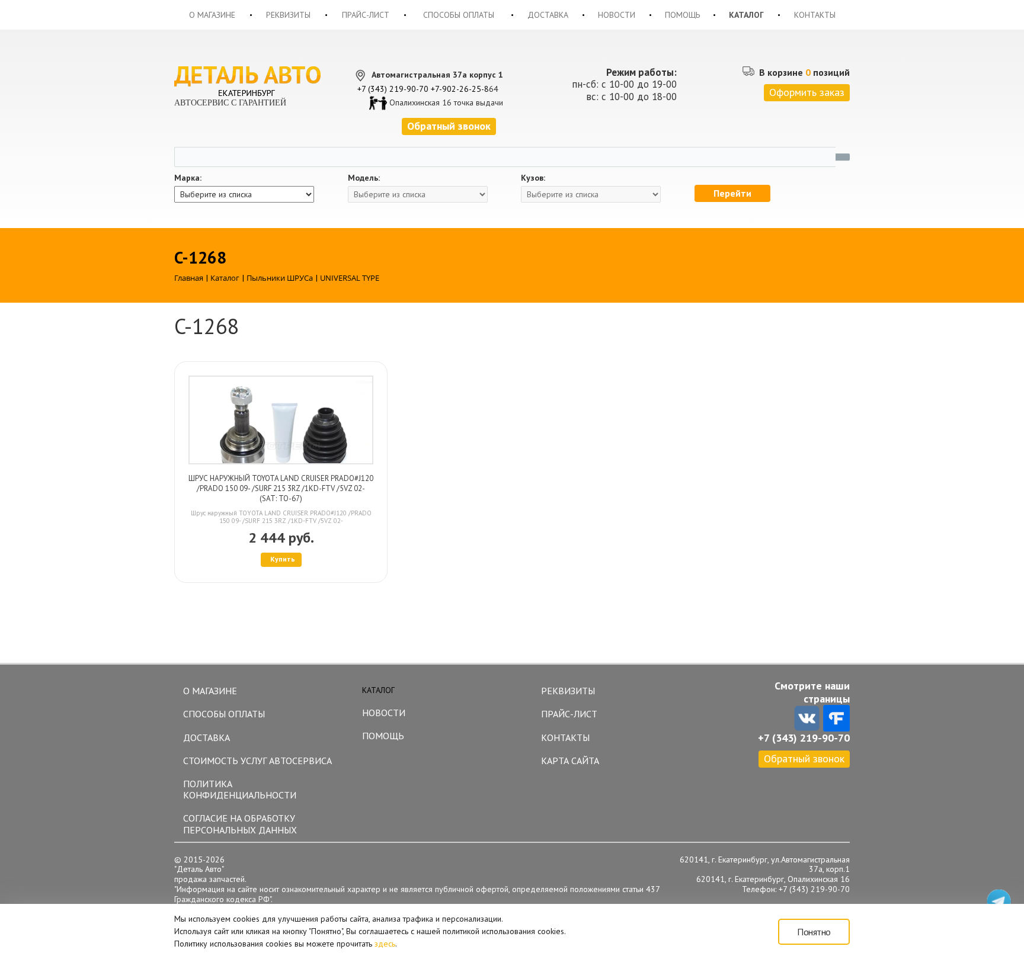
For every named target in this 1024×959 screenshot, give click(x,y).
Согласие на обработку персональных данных (240, 823)
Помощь (682, 14)
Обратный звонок (804, 758)
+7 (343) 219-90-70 (392, 89)
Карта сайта (570, 760)
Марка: (187, 178)
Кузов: (533, 178)
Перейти (732, 193)
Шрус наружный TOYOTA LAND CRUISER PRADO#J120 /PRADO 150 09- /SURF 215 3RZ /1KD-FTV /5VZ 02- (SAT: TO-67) (280, 488)
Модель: (364, 178)
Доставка (547, 14)
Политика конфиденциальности (239, 789)
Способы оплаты (458, 14)
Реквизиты (288, 14)
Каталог (746, 14)
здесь (385, 943)
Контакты (815, 14)
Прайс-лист (365, 14)
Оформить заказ (806, 92)
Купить (282, 558)
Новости (616, 14)
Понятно (814, 932)
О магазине (212, 14)
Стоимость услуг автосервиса (257, 760)
